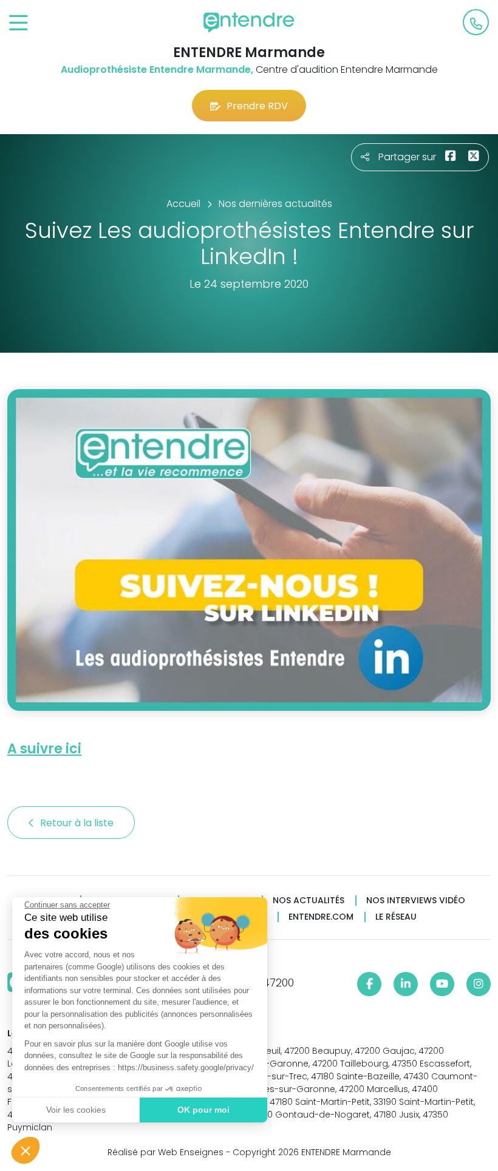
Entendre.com (320, 917)
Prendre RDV (257, 106)
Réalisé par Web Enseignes (165, 1152)
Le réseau (396, 917)
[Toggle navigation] (18, 23)
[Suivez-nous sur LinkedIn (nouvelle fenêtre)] (406, 984)
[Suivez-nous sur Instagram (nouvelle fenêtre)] (478, 984)
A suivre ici (44, 748)
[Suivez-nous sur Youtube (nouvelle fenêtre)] (442, 984)
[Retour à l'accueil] (249, 22)
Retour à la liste (78, 823)
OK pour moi (203, 1110)
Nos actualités (308, 900)
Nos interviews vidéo (415, 900)
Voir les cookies (76, 1110)
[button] (25, 1150)
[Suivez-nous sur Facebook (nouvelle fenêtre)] (369, 984)
